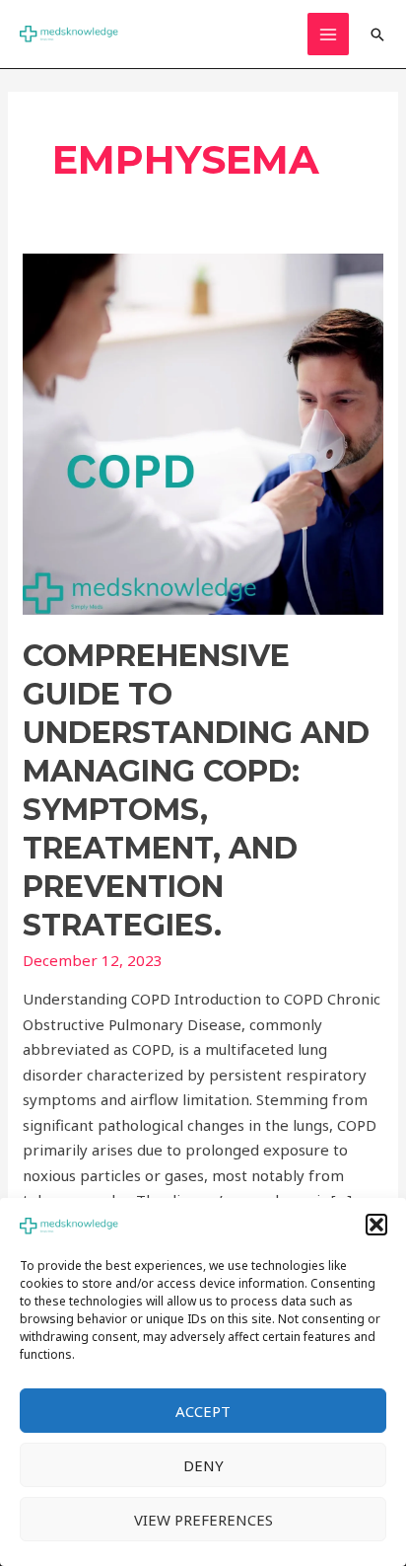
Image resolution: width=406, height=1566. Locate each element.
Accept (203, 1411)
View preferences (203, 1519)
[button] (376, 1224)
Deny (203, 1465)
